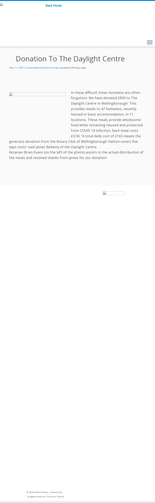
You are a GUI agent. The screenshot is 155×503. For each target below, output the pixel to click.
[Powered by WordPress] (64, 491)
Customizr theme (55, 496)
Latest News (33, 67)
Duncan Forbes (51, 67)
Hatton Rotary (41, 492)
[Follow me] (143, 9)
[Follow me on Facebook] (137, 9)
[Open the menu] (150, 43)
